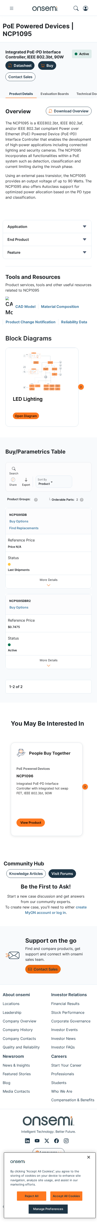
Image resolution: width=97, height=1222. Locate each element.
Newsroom (13, 1056)
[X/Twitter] (47, 1141)
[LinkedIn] (28, 1141)
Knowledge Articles (26, 873)
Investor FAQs (63, 1047)
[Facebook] (57, 1141)
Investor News (63, 1038)
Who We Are (61, 1091)
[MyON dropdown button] (87, 8)
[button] (20, 307)
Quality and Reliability (21, 1047)
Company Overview (19, 1021)
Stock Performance (67, 1012)
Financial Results (65, 1003)
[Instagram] (66, 1141)
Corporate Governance (70, 1021)
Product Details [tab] (21, 94)
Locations (11, 1003)
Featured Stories (17, 1074)
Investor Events (64, 1029)
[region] (50, 1185)
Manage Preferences (48, 1209)
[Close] (89, 1157)
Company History (18, 1029)
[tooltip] (26, 481)
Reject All (31, 1196)
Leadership (12, 1012)
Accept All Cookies (66, 1196)
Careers (59, 1056)
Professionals (62, 1074)
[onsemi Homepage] (45, 8)
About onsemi (16, 994)
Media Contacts (16, 1091)
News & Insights (16, 1065)
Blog (6, 1082)
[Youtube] (38, 1141)
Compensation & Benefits (72, 1100)
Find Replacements (24, 528)
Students (58, 1082)
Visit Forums (62, 873)
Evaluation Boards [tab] (55, 94)
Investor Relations (69, 994)
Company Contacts (19, 1038)
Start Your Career (66, 1065)
